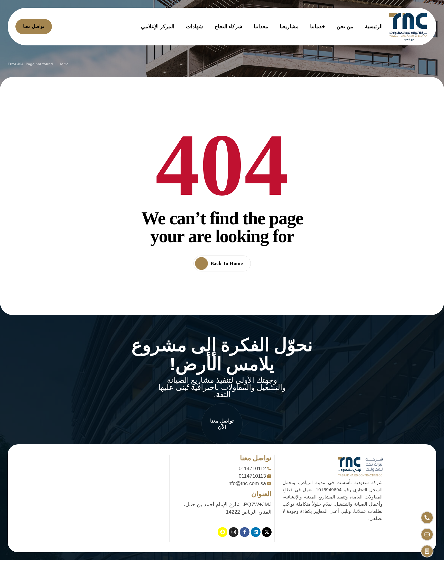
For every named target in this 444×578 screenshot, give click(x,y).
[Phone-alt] (427, 517)
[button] (222, 423)
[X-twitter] (267, 532)
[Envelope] (427, 534)
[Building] (427, 551)
